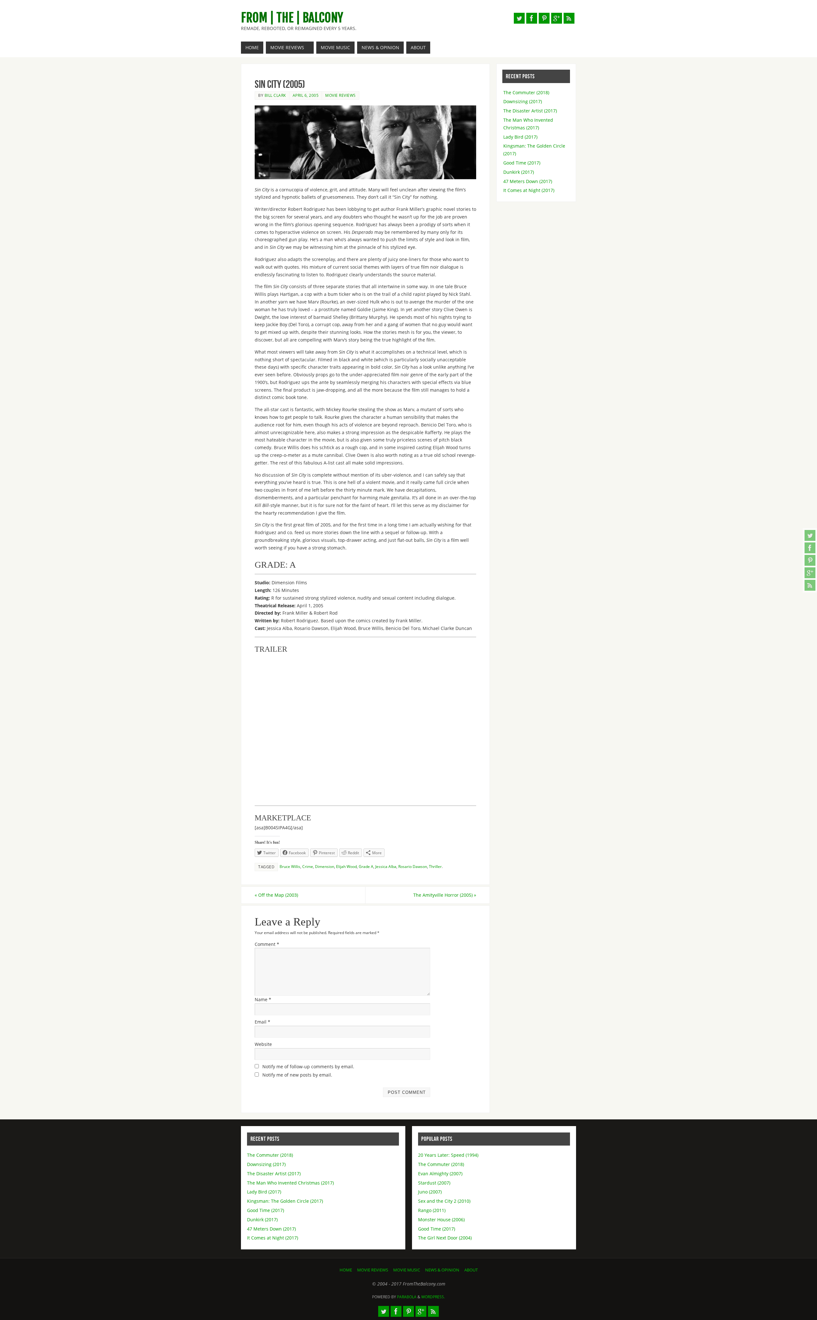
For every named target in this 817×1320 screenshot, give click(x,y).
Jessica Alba (385, 866)
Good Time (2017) (521, 163)
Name (263, 999)
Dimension (324, 866)
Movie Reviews (340, 95)
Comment (267, 944)
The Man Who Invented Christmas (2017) (290, 1183)
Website (263, 1044)
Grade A (366, 866)
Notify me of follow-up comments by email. (308, 1066)
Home (346, 1270)
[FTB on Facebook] (810, 547)
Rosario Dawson (412, 866)
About (471, 1270)
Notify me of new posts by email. (297, 1075)
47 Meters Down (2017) (527, 181)
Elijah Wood (346, 866)
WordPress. (433, 1297)
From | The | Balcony (292, 18)
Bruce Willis (290, 866)
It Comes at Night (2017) (528, 190)
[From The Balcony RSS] (810, 585)
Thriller (435, 866)
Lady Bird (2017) (520, 137)
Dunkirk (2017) (518, 172)
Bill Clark (275, 95)
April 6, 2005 (306, 95)
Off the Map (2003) (276, 895)
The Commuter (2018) (526, 92)
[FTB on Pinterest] (810, 560)
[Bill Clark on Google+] (810, 572)
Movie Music (406, 1270)
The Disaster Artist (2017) (530, 111)
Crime (307, 866)
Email (262, 1022)
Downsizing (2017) (522, 101)
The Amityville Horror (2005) (444, 895)
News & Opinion (442, 1270)
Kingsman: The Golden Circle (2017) (285, 1201)
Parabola (406, 1297)
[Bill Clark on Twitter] (810, 535)
